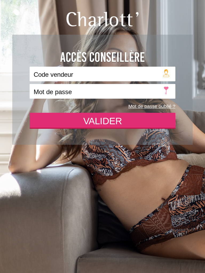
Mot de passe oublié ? (151, 106)
